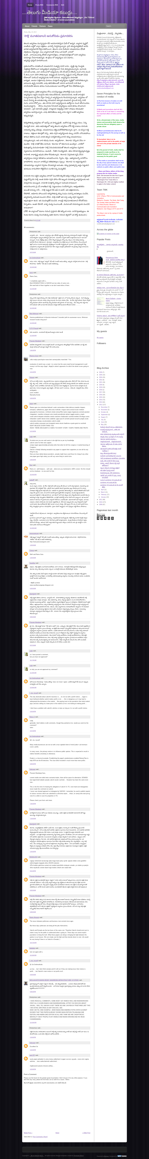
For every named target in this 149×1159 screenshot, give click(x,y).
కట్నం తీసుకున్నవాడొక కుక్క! (108, 453)
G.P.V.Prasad (34, 328)
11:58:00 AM (33, 687)
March (103, 492)
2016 (100, 394)
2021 (100, 382)
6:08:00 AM (33, 912)
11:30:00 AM (33, 323)
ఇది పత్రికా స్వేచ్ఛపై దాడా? (107, 470)
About (27, 26)
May (102, 424)
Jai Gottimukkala (35, 258)
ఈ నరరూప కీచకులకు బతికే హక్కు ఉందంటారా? (110, 275)
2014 (100, 400)
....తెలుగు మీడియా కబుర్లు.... (49, 12)
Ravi (31, 465)
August (103, 417)
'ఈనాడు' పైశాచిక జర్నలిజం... (108, 439)
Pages (50, 26)
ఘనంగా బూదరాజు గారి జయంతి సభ (111, 480)
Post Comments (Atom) (40, 1137)
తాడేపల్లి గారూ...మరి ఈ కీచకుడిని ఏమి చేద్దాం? (110, 288)
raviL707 (32, 1055)
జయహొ (32, 480)
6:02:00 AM (33, 890)
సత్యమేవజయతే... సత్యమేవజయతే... (111, 441)
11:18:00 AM (33, 672)
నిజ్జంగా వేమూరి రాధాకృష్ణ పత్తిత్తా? (110, 468)
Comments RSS (52, 5)
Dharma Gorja (34, 356)
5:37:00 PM (33, 431)
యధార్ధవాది (33, 594)
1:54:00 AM (33, 557)
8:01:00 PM (33, 871)
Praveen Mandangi (35, 341)
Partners (42, 26)
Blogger (106, 1156)
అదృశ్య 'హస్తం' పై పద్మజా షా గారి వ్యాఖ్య (111, 436)
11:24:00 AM (33, 308)
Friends (34, 26)
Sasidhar (32, 563)
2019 (100, 387)
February (103, 494)
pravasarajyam (34, 533)
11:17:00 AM (33, 660)
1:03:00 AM (33, 545)
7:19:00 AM (33, 818)
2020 (100, 385)
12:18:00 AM (33, 528)
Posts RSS (39, 5)
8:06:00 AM (33, 617)
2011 (100, 499)
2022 (100, 380)
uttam (31, 403)
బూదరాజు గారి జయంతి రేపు (108, 482)
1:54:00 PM (33, 851)
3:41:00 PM (33, 372)
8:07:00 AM (33, 645)
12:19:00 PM (33, 335)
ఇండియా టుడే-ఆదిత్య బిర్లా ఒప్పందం (110, 456)
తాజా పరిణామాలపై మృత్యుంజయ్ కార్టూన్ (112, 434)
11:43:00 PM (33, 1022)
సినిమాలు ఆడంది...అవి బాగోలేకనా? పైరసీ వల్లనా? (111, 316)
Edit (62, 5)
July (102, 419)
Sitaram (32, 377)
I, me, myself (34, 693)
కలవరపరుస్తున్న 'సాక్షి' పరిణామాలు (110, 473)
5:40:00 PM (33, 459)
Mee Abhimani (34, 313)
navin (31, 272)
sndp (31, 436)
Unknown (32, 769)
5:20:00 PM (33, 398)
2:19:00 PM (33, 1037)
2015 (100, 397)
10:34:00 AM (33, 267)
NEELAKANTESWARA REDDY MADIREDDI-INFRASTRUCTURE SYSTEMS (54, 980)
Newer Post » (28, 1133)
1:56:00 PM (33, 350)
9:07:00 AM (33, 252)
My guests (100, 337)
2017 (100, 392)
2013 (100, 402)
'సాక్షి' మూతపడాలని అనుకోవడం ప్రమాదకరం (48, 36)
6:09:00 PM (33, 764)
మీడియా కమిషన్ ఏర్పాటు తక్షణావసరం (111, 427)
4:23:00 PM (33, 1069)
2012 (100, 404)
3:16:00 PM (33, 711)
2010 (100, 502)
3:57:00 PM (33, 730)
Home (30, 5)
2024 (100, 377)
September (104, 414)
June (102, 422)
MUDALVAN (33, 857)
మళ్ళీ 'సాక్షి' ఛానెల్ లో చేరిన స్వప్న (109, 461)
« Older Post (86, 1133)
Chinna (32, 550)
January (103, 497)
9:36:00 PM (33, 991)
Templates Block (79, 1155)
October (103, 412)
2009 (100, 504)
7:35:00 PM (33, 803)
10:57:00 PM (33, 942)
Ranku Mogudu (34, 917)
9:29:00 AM (33, 974)
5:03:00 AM (33, 588)
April (102, 489)
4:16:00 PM (33, 1050)
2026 (100, 372)
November (104, 409)
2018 (100, 390)
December (104, 407)
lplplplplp (32, 948)
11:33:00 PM (33, 955)
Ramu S (32, 717)
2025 (100, 375)
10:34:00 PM (33, 474)
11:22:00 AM (33, 288)
